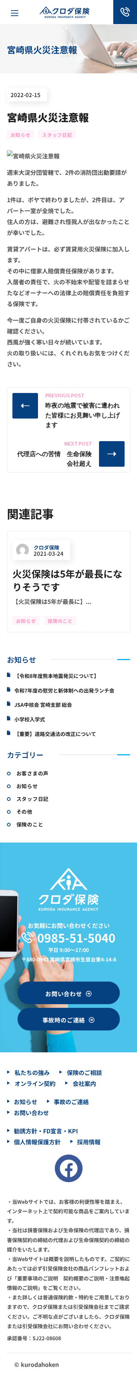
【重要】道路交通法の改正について (55, 734)
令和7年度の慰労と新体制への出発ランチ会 (64, 690)
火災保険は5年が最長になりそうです (67, 580)
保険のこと (59, 620)
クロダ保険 (46, 547)
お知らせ (21, 134)
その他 (24, 811)
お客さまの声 (32, 773)
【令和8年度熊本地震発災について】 (56, 675)
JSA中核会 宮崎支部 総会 (43, 704)
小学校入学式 (29, 719)
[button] (69, 993)
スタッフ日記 (57, 134)
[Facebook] (69, 1168)
